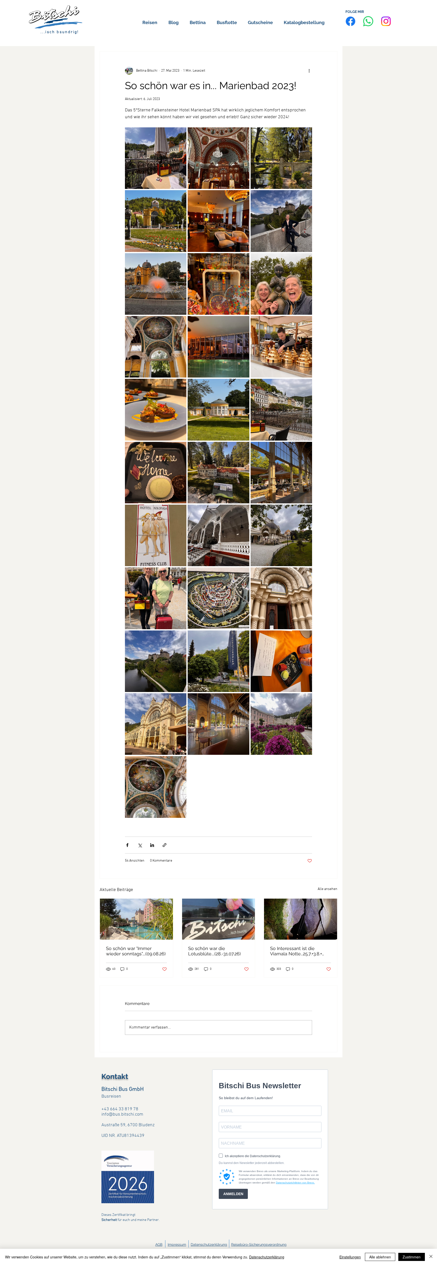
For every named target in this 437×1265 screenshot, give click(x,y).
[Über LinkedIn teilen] (152, 845)
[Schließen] (431, 1257)
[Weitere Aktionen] (309, 71)
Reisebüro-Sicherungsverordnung (259, 1244)
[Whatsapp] (368, 21)
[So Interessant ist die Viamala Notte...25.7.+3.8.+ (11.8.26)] (300, 919)
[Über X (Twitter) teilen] (139, 845)
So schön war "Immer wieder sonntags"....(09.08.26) (136, 951)
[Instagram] (386, 21)
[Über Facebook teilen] (127, 845)
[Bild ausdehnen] (155, 158)
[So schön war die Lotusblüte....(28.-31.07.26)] (218, 919)
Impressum (177, 1244)
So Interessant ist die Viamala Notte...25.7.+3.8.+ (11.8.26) (296, 951)
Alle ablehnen (380, 1256)
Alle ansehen (327, 889)
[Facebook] (350, 21)
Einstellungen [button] (350, 1256)
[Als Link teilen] (164, 845)
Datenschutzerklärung (209, 1244)
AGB (158, 1244)
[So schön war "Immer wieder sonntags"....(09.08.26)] (136, 919)
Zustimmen (412, 1256)
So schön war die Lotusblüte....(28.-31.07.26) (214, 951)
